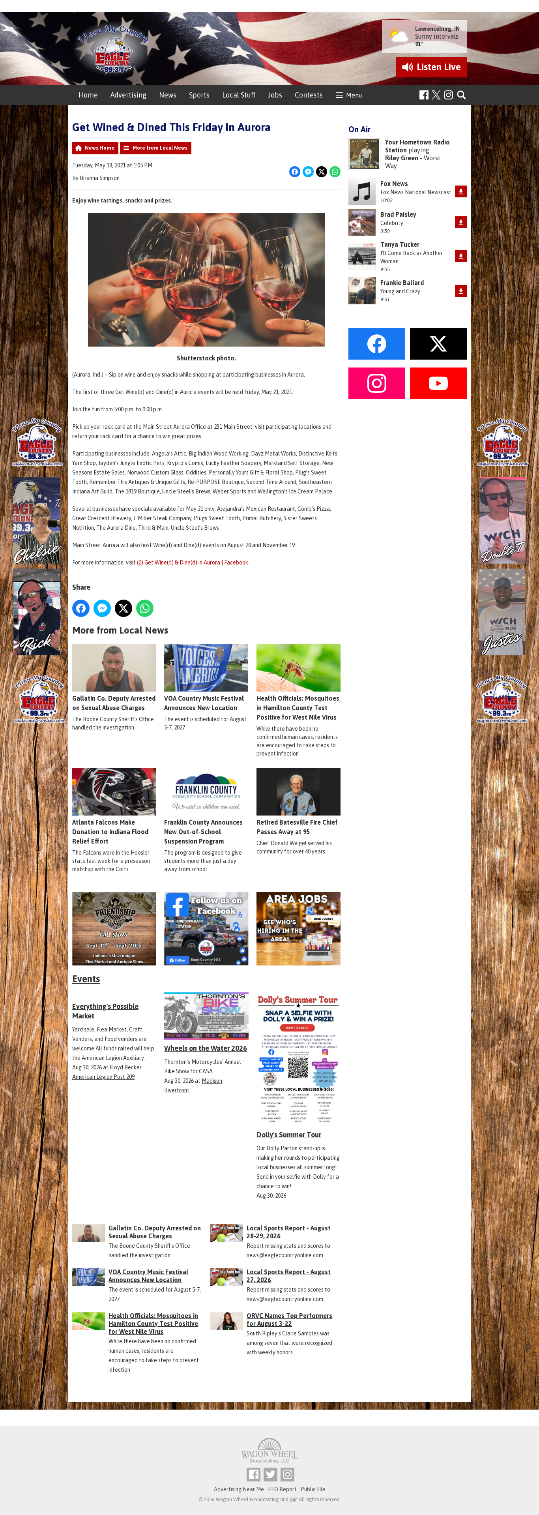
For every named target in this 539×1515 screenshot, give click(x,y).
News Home (99, 148)
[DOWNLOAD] (461, 191)
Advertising (128, 95)
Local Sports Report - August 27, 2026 (289, 1275)
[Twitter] (270, 1474)
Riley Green (401, 157)
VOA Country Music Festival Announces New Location (204, 703)
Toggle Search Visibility (462, 95)
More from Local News (160, 148)
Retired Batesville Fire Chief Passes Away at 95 (297, 827)
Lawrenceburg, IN (437, 29)
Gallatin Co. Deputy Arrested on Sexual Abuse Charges (113, 703)
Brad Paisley (398, 214)
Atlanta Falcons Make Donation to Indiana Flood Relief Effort (110, 832)
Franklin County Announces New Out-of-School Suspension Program (203, 832)
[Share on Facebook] (294, 171)
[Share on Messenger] (308, 171)
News (167, 95)
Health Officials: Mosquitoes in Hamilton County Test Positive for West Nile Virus (297, 708)
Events (86, 978)
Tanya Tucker (399, 244)
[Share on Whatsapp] (335, 171)
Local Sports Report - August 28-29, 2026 (289, 1231)
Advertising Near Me (239, 1489)
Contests (309, 95)
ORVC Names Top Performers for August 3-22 (289, 1319)
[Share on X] (321, 171)
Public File (313, 1489)
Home (88, 95)
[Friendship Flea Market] (114, 929)
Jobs (275, 95)
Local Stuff (238, 95)
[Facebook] (424, 94)
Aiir (293, 1499)
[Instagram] (448, 94)
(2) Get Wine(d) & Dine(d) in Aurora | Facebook (192, 562)
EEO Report (282, 1489)
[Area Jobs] (298, 929)
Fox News (394, 183)
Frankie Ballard (402, 282)
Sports (199, 95)
